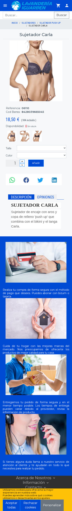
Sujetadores (29, 22)
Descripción (21, 197)
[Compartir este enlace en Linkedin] (55, 181)
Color (9, 155)
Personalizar (52, 505)
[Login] (66, 5)
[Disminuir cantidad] (22, 165)
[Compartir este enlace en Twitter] (40, 181)
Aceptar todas (11, 505)
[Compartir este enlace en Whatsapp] (12, 181)
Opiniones (45, 197)
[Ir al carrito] (58, 5)
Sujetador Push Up (50, 22)
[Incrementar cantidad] (22, 161)
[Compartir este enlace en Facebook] (26, 181)
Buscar (61, 15)
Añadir (36, 162)
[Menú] (5, 5)
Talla (8, 148)
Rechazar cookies (30, 505)
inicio (15, 22)
